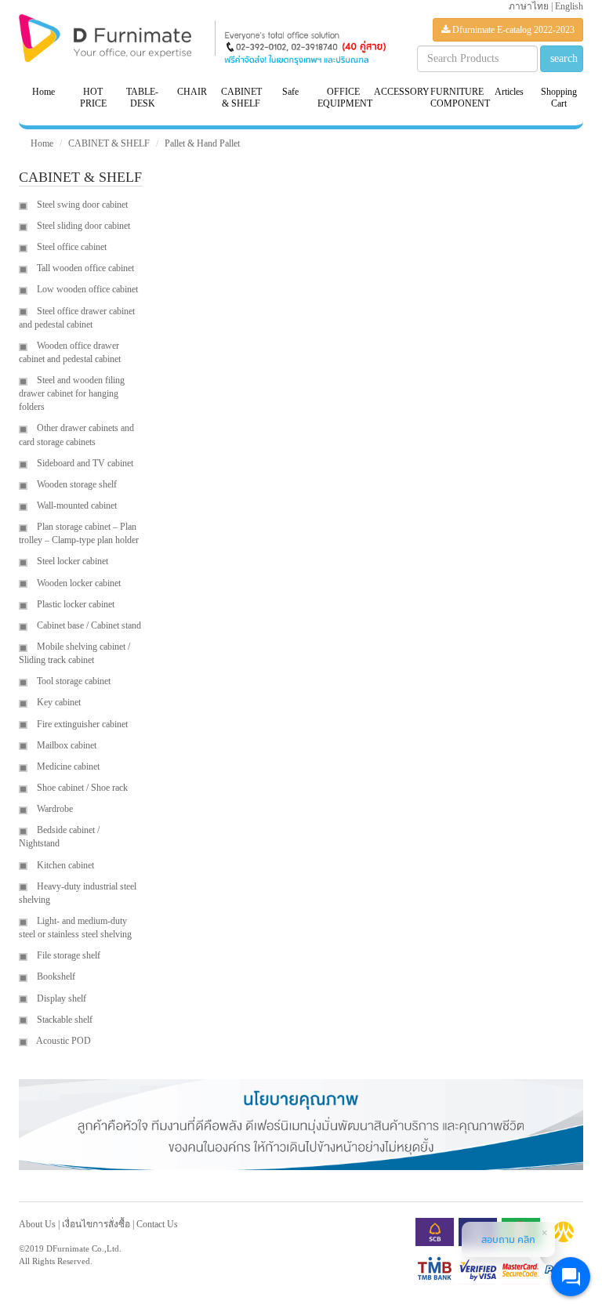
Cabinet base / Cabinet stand (87, 625)
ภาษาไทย (529, 6)
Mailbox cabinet (65, 745)
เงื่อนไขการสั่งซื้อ (96, 1224)
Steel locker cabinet (71, 561)
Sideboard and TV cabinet (83, 463)
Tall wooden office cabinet (84, 268)
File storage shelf (67, 955)
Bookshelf (54, 976)
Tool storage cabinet (72, 681)
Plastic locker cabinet (74, 604)
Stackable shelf (63, 1019)
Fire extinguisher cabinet (81, 724)
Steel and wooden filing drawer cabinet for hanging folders (72, 393)
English (569, 6)
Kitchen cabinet (64, 865)
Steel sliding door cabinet (82, 225)
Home (43, 91)
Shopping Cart (559, 97)
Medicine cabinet (67, 766)
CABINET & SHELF (109, 143)
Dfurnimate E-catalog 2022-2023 (512, 29)
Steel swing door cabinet (81, 204)
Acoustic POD (62, 1040)
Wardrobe (53, 808)
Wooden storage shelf (75, 484)
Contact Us (157, 1224)
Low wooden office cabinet (86, 289)
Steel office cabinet (70, 246)
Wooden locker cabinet (77, 583)
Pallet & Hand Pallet (202, 143)
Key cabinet (57, 702)
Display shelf (60, 998)
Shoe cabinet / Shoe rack (81, 787)
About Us (37, 1224)
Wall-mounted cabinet (75, 505)
